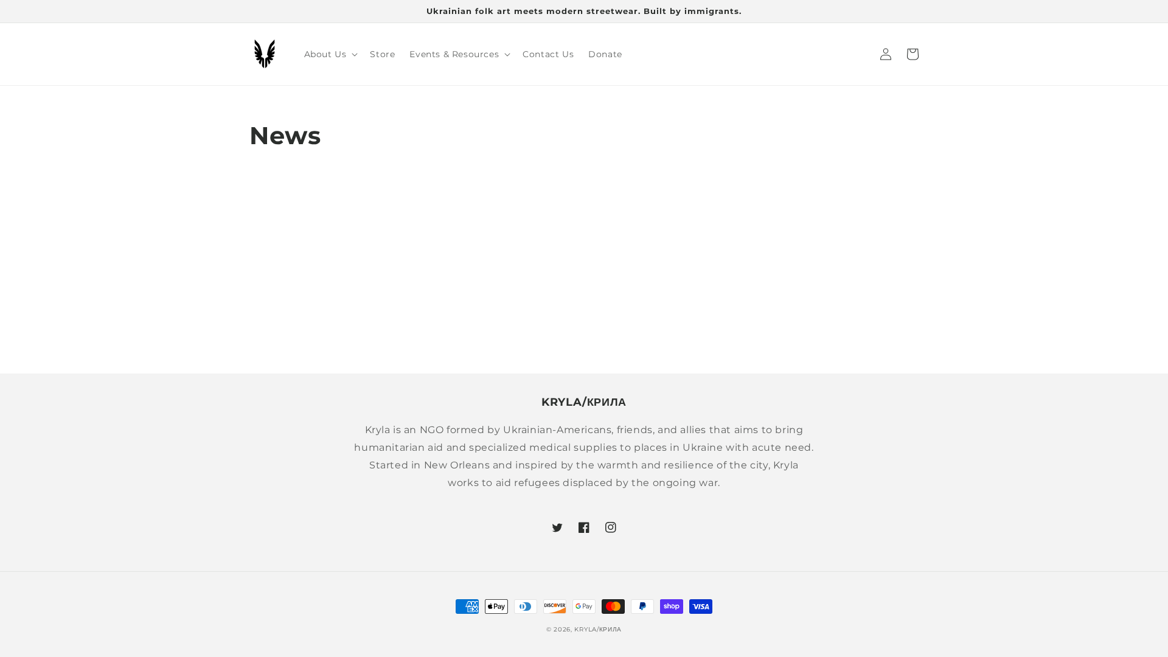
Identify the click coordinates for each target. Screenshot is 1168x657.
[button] (330, 54)
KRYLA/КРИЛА (598, 629)
